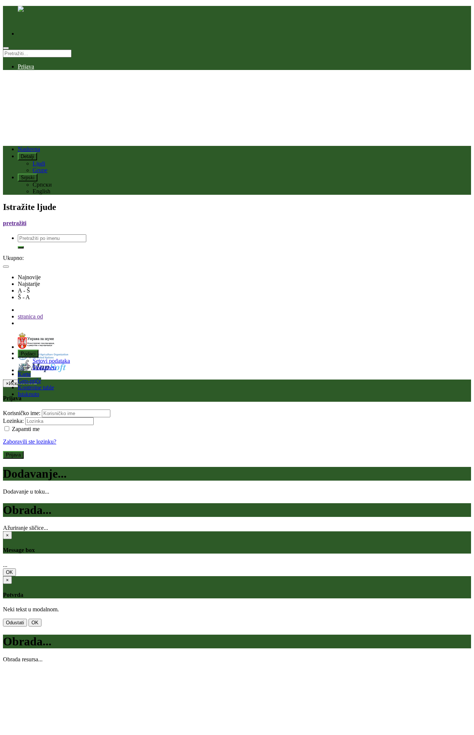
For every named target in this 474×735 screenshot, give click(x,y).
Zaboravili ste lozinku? (29, 441)
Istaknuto (28, 394)
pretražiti (14, 223)
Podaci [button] (28, 353)
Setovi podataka (51, 360)
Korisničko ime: (21, 413)
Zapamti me (25, 429)
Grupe (40, 170)
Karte (24, 374)
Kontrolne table (36, 387)
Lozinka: (13, 421)
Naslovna (29, 149)
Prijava (26, 66)
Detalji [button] (27, 156)
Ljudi (39, 163)
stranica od (30, 316)
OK (9, 572)
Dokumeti (44, 367)
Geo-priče (29, 380)
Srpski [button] (27, 177)
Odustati (15, 622)
